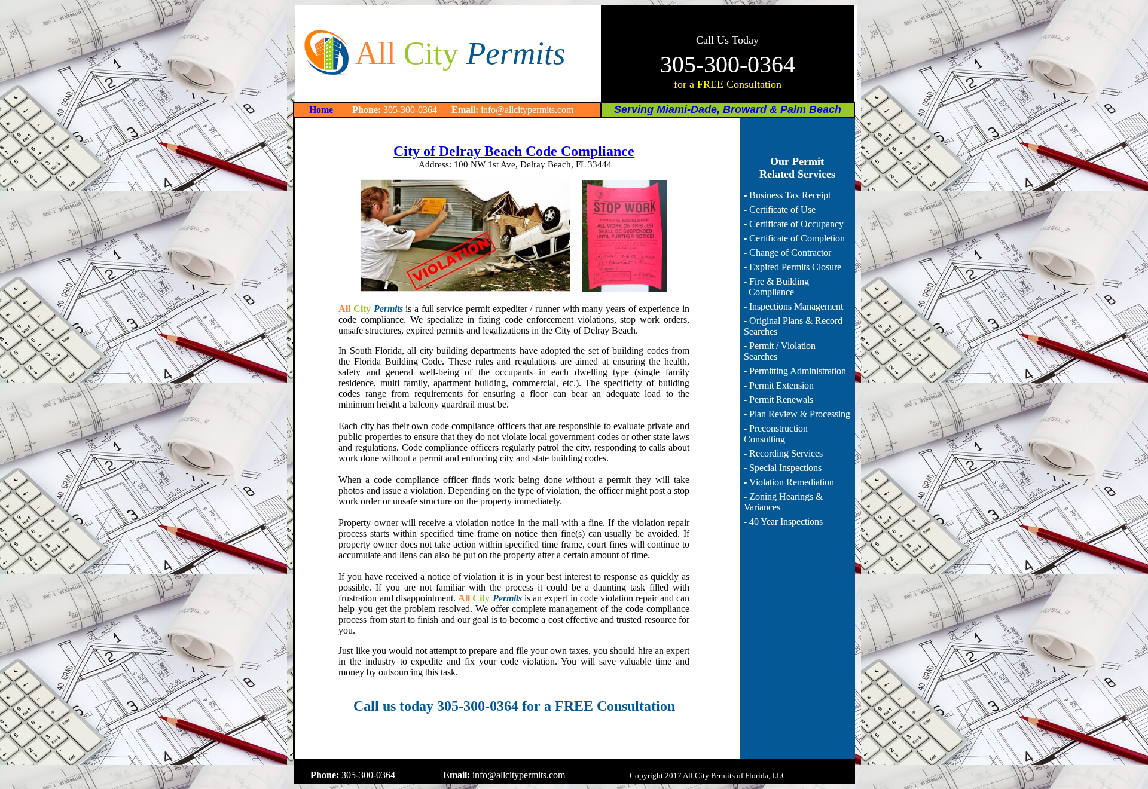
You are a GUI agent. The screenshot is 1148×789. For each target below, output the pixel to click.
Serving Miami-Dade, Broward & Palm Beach (727, 109)
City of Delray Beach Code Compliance (513, 151)
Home (321, 110)
